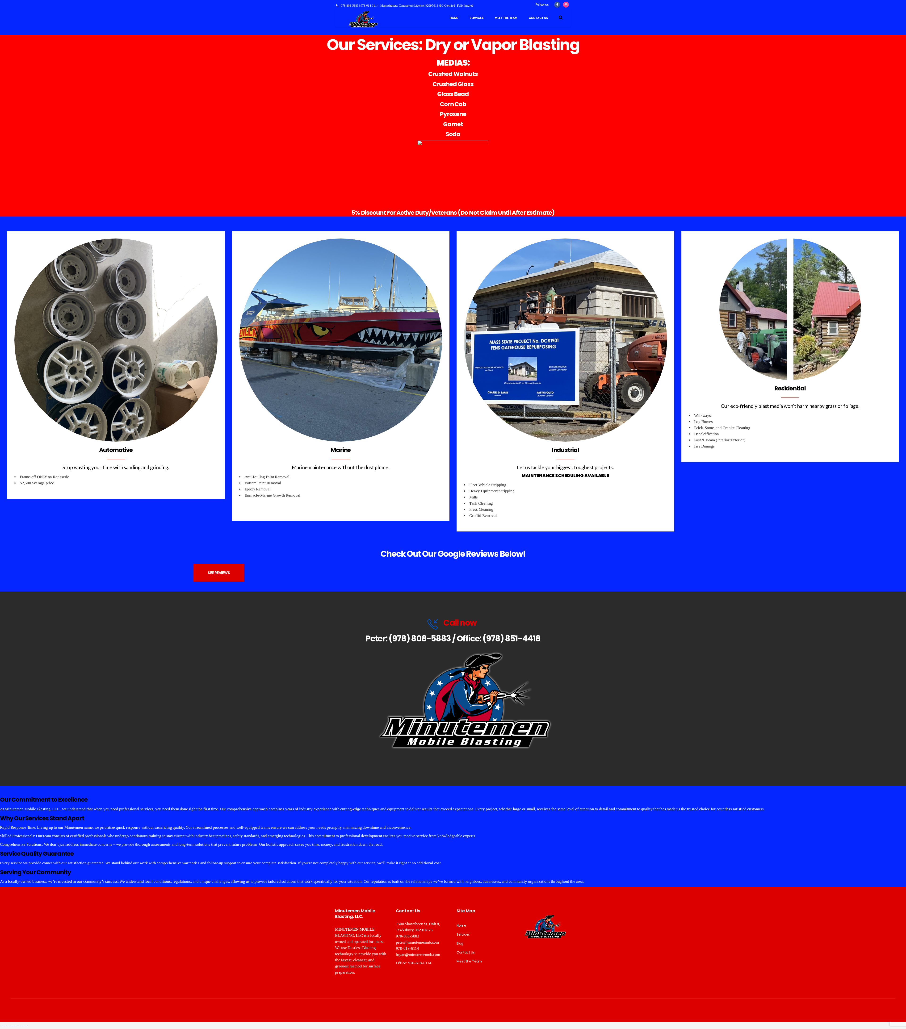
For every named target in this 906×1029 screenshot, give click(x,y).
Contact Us (466, 952)
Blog (460, 943)
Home (461, 925)
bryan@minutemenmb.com (418, 954)
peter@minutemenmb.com (417, 942)
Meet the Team (469, 961)
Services (463, 934)
